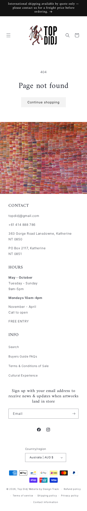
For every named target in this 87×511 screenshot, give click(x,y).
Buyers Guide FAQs (22, 356)
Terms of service (23, 495)
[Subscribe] (73, 414)
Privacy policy (70, 495)
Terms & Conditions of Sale (28, 366)
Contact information (45, 502)
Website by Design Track (44, 489)
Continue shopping (43, 102)
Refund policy (72, 489)
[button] (8, 35)
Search (13, 347)
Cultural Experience (23, 375)
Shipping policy (47, 495)
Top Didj (22, 489)
